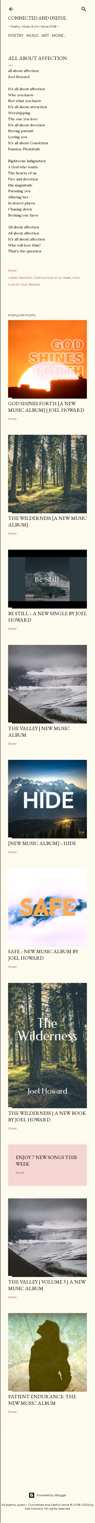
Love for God (17, 284)
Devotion (25, 277)
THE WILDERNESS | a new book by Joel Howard (47, 1116)
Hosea (66, 277)
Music (32, 35)
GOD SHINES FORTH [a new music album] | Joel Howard (46, 406)
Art (45, 35)
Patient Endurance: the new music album (42, 1399)
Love (75, 277)
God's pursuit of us (47, 277)
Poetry (16, 35)
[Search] (84, 8)
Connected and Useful (37, 18)
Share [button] (12, 270)
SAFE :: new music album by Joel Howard (43, 954)
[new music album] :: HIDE (42, 843)
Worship (34, 284)
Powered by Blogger (52, 1495)
